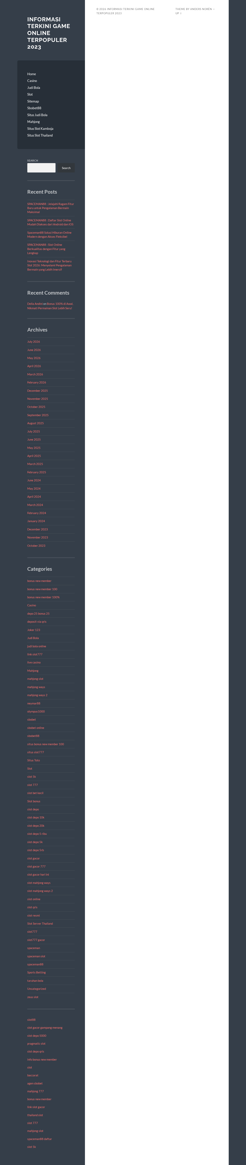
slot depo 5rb (35, 850)
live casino (34, 662)
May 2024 (34, 488)
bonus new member (39, 580)
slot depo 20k (35, 825)
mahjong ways (36, 687)
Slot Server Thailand (40, 923)
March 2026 (35, 374)
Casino (32, 81)
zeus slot (32, 997)
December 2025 (37, 390)
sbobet (31, 719)
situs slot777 (35, 752)
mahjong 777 (35, 1091)
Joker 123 (33, 630)
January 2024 (36, 521)
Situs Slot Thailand (40, 135)
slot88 (31, 1019)
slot (29, 1067)
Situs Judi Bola (37, 115)
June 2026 (34, 350)
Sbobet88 (34, 108)
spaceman (33, 948)
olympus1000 (36, 711)
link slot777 (34, 654)
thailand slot (35, 1115)
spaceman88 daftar (39, 1139)
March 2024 (35, 505)
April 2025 (34, 456)
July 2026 (33, 341)
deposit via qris (37, 621)
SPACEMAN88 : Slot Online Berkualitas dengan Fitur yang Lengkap (46, 249)
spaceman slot (36, 956)
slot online (33, 899)
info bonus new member (42, 1059)
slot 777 (32, 785)
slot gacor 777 (36, 866)
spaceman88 (35, 964)
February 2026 (36, 382)
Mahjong (33, 122)
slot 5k (31, 776)
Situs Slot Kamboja (40, 129)
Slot (30, 94)
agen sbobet (35, 1083)
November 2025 (37, 398)
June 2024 (34, 480)
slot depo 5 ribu (37, 833)
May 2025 (34, 447)
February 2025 (36, 472)
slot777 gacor (36, 940)
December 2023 (37, 529)
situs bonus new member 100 (45, 744)
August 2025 (35, 423)
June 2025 (34, 439)
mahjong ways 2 (37, 695)
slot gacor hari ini (38, 874)
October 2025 (36, 406)
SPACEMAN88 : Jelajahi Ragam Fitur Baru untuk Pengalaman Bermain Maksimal (50, 208)
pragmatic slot (36, 1043)
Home (31, 74)
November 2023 (37, 537)
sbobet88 (33, 736)
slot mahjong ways (39, 882)
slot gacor (33, 858)
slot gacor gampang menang (44, 1027)
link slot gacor (36, 1107)
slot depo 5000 (36, 1035)
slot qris (32, 907)
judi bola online (36, 646)
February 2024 (36, 513)
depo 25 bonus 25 (38, 613)
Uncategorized (36, 988)
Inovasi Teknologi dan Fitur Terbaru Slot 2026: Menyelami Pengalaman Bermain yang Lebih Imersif (49, 265)
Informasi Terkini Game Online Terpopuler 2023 (48, 33)
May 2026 (34, 358)
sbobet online (35, 727)
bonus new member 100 (42, 589)
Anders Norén (201, 9)
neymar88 (33, 703)
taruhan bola (35, 980)
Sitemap (33, 101)
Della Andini (35, 303)
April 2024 (34, 496)
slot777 (32, 931)
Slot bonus (33, 801)
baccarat (32, 1075)
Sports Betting (36, 972)
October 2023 (36, 545)
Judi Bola (33, 88)
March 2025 (35, 464)
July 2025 (33, 431)
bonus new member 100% (43, 597)
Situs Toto (33, 760)
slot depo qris (35, 1051)
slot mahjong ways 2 (40, 890)
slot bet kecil (35, 793)
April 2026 (34, 366)
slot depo (33, 809)
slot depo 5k (35, 842)
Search (32, 160)
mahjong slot (35, 678)
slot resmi (33, 915)
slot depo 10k (35, 817)
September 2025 (38, 415)
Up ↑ (178, 13)
